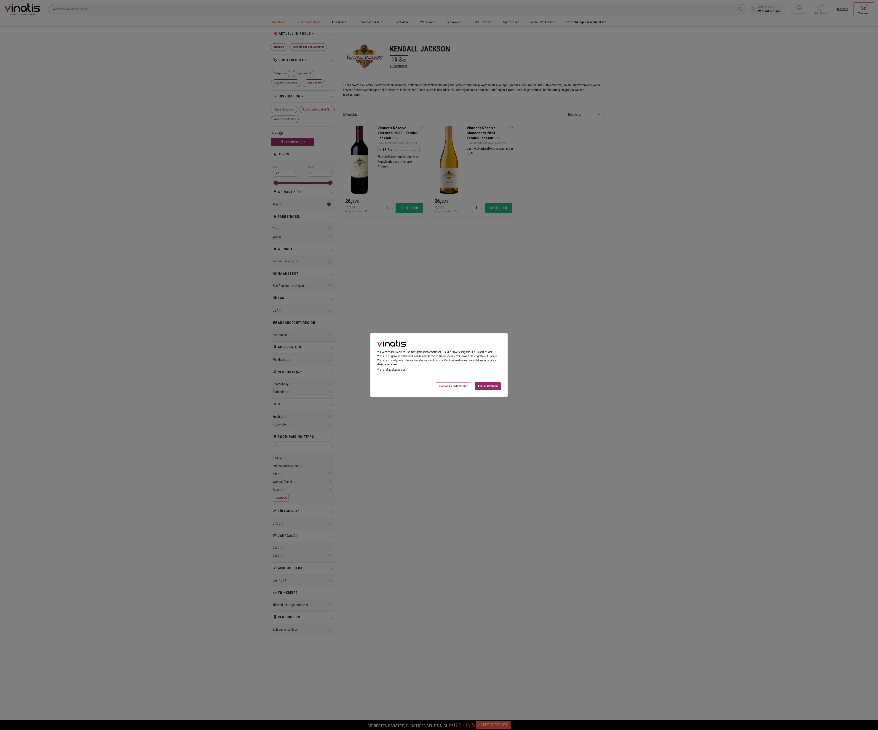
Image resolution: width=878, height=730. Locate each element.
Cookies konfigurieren (453, 386)
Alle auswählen (488, 386)
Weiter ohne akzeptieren (391, 369)
